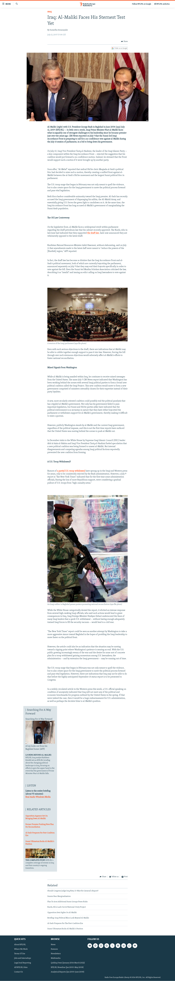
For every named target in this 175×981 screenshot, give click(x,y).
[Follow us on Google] (106, 945)
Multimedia (55, 958)
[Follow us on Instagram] (101, 945)
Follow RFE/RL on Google (141, 4)
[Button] (124, 41)
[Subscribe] (135, 945)
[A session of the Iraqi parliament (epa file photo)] (87, 341)
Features (54, 949)
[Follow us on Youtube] (90, 945)
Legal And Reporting (22, 963)
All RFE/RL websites (162, 4)
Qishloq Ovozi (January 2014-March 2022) (68, 963)
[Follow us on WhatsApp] (129, 945)
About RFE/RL (20, 945)
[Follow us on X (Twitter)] (112, 945)
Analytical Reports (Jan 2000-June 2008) (67, 972)
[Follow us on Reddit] (95, 945)
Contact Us (18, 972)
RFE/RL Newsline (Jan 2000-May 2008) (67, 967)
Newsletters (56, 954)
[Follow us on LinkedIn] (123, 945)
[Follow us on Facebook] (118, 945)
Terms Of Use (19, 954)
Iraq (49, 12)
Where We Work (21, 949)
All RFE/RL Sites (21, 967)
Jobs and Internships (22, 958)
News (53, 945)
